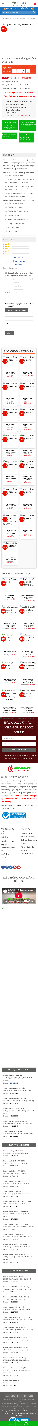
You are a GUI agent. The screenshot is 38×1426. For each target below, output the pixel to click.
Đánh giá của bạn (11, 293)
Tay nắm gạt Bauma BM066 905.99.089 (10, 680)
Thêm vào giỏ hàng (10, 124)
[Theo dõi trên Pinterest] (15, 867)
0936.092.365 (13, 1292)
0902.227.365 (13, 1186)
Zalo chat (19, 1424)
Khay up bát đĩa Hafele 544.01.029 (27, 425)
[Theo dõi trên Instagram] (7, 867)
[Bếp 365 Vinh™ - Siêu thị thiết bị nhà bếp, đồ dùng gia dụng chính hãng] (19, 3)
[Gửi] (34, 12)
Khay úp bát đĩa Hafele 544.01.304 (11, 505)
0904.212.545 (13, 1126)
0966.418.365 (13, 1262)
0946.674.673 (13, 1156)
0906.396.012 (13, 1206)
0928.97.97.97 (13, 1239)
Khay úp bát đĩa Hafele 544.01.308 (11, 451)
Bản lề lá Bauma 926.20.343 (9, 596)
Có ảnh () (20, 258)
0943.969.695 (13, 1332)
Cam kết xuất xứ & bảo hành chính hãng (19, 101)
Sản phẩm (13, 18)
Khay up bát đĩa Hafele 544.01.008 (11, 425)
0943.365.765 (13, 1281)
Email (7, 323)
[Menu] (3, 3)
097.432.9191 (13, 1229)
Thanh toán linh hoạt (13, 110)
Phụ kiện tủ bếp (21, 18)
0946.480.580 (13, 1249)
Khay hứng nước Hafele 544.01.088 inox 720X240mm (28, 597)
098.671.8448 (13, 1176)
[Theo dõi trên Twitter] (11, 867)
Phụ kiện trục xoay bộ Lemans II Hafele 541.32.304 (28, 653)
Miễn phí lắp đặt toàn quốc (15, 104)
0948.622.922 (13, 1363)
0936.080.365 (22, 805)
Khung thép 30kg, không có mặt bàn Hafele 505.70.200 (28, 680)
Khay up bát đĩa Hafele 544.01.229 (27, 373)
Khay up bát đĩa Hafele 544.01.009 (27, 451)
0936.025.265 (13, 1342)
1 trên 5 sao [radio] (8, 279)
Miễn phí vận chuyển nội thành (16, 107)
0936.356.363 (13, 1166)
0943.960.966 (13, 1116)
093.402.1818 (13, 1093)
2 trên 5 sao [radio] (25, 279)
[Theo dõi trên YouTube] (19, 867)
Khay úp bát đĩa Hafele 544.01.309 (11, 558)
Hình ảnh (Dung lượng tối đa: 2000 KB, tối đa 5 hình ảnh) (19, 305)
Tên (6, 314)
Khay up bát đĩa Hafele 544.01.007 (27, 505)
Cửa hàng (26, 1424)
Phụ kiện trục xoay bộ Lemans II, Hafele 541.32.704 (10, 625)
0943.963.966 (13, 1375)
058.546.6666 (13, 1322)
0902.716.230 (13, 1219)
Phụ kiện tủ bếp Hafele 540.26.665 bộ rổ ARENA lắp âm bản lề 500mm (10, 708)
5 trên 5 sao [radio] (9, 289)
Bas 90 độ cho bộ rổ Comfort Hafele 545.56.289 (28, 625)
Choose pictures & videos (16, 310)
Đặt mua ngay (28, 122)
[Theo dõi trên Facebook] (3, 867)
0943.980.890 (13, 1302)
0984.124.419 (13, 1136)
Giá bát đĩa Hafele (22, 20)
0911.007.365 (13, 1196)
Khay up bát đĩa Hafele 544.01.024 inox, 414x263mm (27, 478)
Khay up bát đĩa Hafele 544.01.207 (27, 531)
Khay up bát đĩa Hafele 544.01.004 (11, 477)
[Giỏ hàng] (35, 3)
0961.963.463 (13, 1103)
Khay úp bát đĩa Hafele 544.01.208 (27, 399)
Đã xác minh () (20, 261)
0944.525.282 (13, 1352)
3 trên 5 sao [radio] (9, 282)
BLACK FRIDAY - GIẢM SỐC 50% (19, 8)
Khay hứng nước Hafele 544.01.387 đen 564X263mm (28, 708)
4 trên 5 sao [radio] (9, 286)
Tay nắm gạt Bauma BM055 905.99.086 (10, 652)
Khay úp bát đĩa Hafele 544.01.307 (11, 399)
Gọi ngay (11, 1424)
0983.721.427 (13, 1385)
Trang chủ (6, 18)
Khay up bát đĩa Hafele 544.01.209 (11, 373)
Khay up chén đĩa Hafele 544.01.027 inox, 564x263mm (11, 532)
